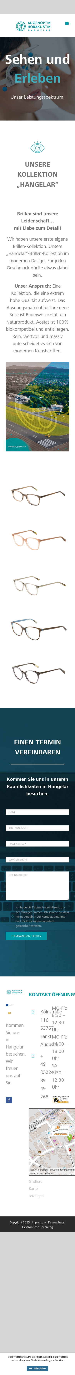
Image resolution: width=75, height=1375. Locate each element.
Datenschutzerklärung (46, 907)
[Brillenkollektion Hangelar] (37, 478)
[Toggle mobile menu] (67, 23)
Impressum (39, 1222)
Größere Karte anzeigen (36, 1188)
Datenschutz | (56, 1222)
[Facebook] (9, 1100)
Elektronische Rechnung (37, 1227)
